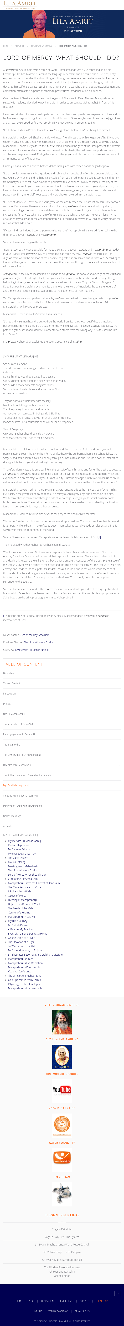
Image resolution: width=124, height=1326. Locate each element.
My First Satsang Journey (22, 853)
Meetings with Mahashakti (23, 866)
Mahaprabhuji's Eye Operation (25, 963)
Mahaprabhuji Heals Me (22, 916)
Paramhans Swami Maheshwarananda (22, 805)
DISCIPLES (84, 1301)
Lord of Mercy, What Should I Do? (27, 874)
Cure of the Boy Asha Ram (34, 635)
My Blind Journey (17, 921)
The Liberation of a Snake (38, 642)
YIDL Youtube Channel (62, 1073)
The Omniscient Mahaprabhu (24, 975)
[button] (119, 5)
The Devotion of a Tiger (21, 942)
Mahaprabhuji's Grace (20, 959)
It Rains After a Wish (19, 891)
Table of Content (11, 683)
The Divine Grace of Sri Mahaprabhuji (22, 754)
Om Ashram (62, 1177)
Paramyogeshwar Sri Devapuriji (19, 734)
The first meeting (11, 744)
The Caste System (18, 858)
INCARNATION (47, 1301)
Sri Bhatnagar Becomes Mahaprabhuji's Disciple (35, 954)
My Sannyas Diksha (19, 849)
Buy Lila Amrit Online (62, 1039)
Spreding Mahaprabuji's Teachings (20, 795)
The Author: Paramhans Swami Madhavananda (27, 775)
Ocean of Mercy (17, 895)
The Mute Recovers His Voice (24, 887)
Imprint (38, 1311)
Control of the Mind (19, 912)
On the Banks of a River (21, 938)
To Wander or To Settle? (21, 946)
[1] (99, 537)
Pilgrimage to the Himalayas (24, 984)
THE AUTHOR (102, 1301)
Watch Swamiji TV (62, 1142)
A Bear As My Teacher (20, 929)
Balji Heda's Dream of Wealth (24, 904)
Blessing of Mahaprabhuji (22, 900)
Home (19, 1301)
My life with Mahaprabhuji (16, 785)
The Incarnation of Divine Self (18, 724)
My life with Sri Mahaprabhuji (32, 650)
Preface (7, 703)
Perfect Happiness (18, 845)
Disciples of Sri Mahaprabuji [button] (17, 765)
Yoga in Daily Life (62, 1108)
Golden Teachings (12, 816)
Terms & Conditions (58, 1311)
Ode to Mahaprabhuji (14, 714)
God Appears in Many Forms (24, 980)
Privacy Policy (82, 1311)
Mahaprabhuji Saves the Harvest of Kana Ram (34, 883)
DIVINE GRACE (66, 1301)
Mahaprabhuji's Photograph (24, 967)
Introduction (9, 693)
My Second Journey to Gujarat (25, 950)
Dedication (8, 673)
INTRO (31, 1301)
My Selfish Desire (18, 925)
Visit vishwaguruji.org (62, 1005)
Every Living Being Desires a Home (27, 933)
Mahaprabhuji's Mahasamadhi (25, 988)
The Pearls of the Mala (20, 908)
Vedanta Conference (19, 971)
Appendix (8, 826)
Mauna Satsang (16, 862)
